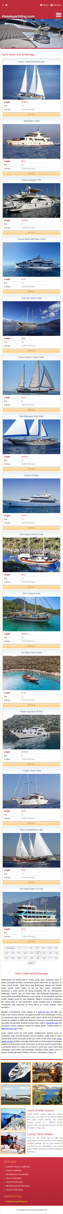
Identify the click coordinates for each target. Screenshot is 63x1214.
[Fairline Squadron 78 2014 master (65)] (31, 732)
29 (38, 958)
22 (50, 953)
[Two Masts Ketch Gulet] (31, 673)
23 (57, 953)
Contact (57, 5)
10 (31, 948)
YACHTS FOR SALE (14, 1182)
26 (19, 958)
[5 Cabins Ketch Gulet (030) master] (31, 791)
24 (7, 958)
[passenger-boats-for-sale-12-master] (31, 909)
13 (50, 948)
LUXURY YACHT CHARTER (18, 1167)
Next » (31, 963)
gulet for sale (43, 1012)
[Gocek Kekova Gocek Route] (47, 1094)
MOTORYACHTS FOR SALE (18, 1186)
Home (46, 5)
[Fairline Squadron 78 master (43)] (31, 200)
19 (31, 953)
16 (13, 953)
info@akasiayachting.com (16, 1201)
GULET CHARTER (14, 1171)
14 (56, 948)
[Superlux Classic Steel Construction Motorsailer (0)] (31, 82)
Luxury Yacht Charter (40, 1134)
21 (44, 953)
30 (44, 958)
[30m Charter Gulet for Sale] (31, 555)
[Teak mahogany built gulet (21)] (31, 436)
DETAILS (31, 114)
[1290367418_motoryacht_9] (31, 141)
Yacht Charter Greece (40, 1110)
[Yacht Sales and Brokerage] (16, 1072)
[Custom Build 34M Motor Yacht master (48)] (31, 259)
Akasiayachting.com (18, 16)
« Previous (10, 948)
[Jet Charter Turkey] (16, 1094)
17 (19, 953)
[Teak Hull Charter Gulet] (31, 318)
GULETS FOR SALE (14, 1190)
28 (32, 958)
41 (56, 958)
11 (37, 948)
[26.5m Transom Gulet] (31, 614)
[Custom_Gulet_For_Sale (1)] (31, 377)
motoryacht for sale (9, 1028)
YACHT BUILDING (13, 1178)
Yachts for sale (52, 1023)
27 (25, 958)
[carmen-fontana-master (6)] (31, 495)
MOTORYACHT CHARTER (17, 1174)
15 (6, 953)
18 (25, 953)
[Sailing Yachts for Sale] (47, 1072)
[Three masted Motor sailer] (31, 850)
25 (13, 958)
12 (43, 948)
